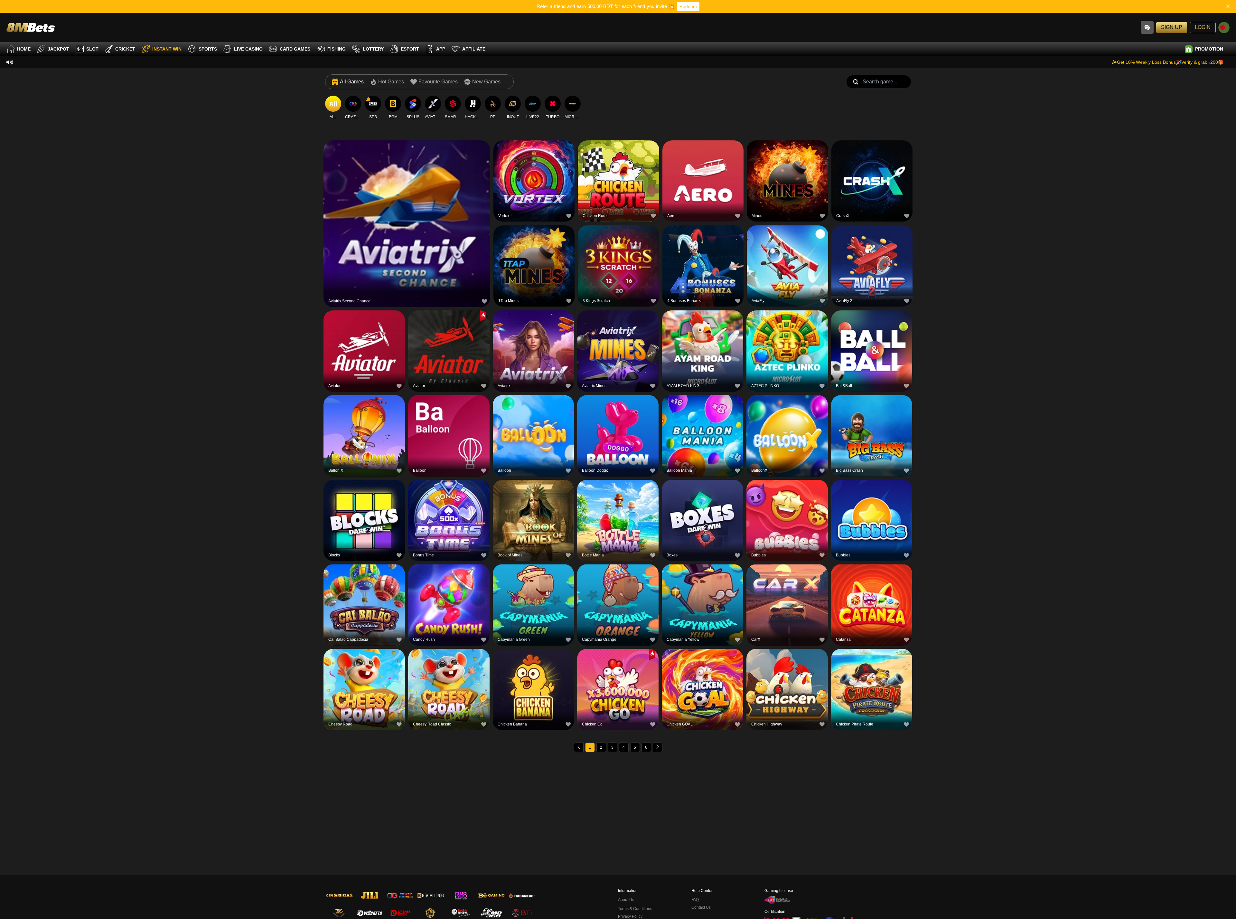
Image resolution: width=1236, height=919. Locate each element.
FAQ (695, 899)
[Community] (1147, 27)
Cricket (125, 49)
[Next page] (657, 747)
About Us (626, 899)
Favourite (407, 208)
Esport (410, 49)
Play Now (407, 222)
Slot (92, 49)
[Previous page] (579, 747)
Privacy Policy (630, 916)
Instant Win (167, 49)
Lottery (373, 49)
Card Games (295, 49)
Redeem (688, 6)
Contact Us (701, 907)
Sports (208, 49)
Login (1203, 27)
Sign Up (1171, 27)
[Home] (30, 27)
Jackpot (58, 49)
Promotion (1209, 49)
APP (440, 49)
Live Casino (248, 49)
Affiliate (473, 49)
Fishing (336, 49)
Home (24, 49)
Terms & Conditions (635, 908)
